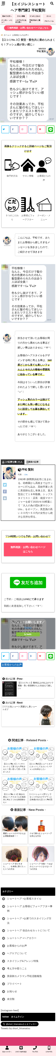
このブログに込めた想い (20, 21)
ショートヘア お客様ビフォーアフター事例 (29, 908)
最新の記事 (33, 462)
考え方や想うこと (17, 968)
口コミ (49, 16)
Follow (28, 627)
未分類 (10, 999)
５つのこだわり (35, 16)
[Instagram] (9, 498)
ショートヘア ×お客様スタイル (24, 898)
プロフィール (49, 21)
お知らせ (12, 991)
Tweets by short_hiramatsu (15, 1028)
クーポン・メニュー (6, 21)
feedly (29, 634)
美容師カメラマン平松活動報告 (24, 976)
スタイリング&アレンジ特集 (23, 961)
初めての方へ (7, 16)
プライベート (14, 984)
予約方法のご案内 (34, 21)
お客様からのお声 (12, 664)
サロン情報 (21, 16)
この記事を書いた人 (13, 462)
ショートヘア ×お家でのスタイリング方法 (29, 920)
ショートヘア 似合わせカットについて (28, 930)
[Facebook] (9, 491)
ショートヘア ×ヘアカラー (21, 938)
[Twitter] (9, 485)
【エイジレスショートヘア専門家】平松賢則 (28, 7)
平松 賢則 (41, 51)
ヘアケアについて (17, 953)
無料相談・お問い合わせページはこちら (29, 28)
